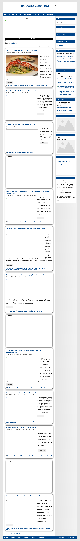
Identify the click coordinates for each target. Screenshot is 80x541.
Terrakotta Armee (35, 119)
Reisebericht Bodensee (28, 311)
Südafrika (30, 52)
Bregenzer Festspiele (20, 221)
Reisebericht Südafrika (38, 85)
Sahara (32, 152)
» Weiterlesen (9, 82)
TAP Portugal (43, 455)
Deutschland (34, 268)
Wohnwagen (39, 311)
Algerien (24, 126)
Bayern (26, 276)
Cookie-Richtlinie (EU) (43, 537)
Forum (34, 14)
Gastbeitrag (14, 85)
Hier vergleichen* (60, 45)
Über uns (20, 537)
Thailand (30, 354)
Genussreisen (26, 455)
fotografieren (26, 387)
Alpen (8, 268)
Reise (36, 421)
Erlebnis (39, 268)
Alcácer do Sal (10, 455)
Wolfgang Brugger (19, 195)
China (23, 92)
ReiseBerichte (7, 14)
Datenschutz (69, 56)
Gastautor (18, 52)
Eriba (51, 310)
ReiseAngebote (41, 14)
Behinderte (14, 310)
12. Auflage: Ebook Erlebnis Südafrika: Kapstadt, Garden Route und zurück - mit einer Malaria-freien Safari (66, 93)
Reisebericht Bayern (17, 269)
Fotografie (21, 387)
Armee (8, 119)
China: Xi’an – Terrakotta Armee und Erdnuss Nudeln (22, 91)
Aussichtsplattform (22, 268)
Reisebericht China (23, 119)
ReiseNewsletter (50, 14)
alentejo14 (13, 421)
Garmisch (44, 268)
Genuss (21, 421)
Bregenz (13, 221)
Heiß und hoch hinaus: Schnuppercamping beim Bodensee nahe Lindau (28, 275)
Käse (12, 528)
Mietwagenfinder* (62, 159)
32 (11, 533)
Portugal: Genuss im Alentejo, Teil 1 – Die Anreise (21, 427)
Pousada (38, 455)
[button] (26, 18)
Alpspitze (12, 268)
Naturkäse (15, 528)
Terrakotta (29, 119)
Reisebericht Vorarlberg (16, 222)
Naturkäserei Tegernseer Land (24, 528)
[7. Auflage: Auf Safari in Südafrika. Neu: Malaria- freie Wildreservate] (66, 80)
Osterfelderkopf (9, 269)
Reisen (11, 422)
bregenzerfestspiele (29, 221)
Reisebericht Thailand (40, 387)
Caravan (47, 310)
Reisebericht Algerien (26, 152)
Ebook (17, 421)
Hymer (14, 311)
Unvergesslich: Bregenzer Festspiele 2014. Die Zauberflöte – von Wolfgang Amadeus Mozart (28, 192)
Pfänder (21, 311)
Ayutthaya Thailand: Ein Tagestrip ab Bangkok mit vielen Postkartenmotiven (23, 351)
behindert (9, 310)
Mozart (35, 221)
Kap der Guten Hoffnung (23, 85)
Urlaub (38, 269)
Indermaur (19, 152)
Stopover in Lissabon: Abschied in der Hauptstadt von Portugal (25, 393)
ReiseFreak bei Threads (62, 58)
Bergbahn (29, 268)
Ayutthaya (9, 387)
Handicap (10, 311)
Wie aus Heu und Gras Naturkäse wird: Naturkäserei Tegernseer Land (27, 496)
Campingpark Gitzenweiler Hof (38, 310)
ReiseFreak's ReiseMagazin (35, 5)
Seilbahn (35, 269)
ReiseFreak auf (63, 61)
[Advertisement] (29, 172)
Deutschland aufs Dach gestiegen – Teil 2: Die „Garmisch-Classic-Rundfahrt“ (25, 229)
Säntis (35, 311)
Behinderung (19, 310)
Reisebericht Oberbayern (27, 269)
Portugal (26, 394)
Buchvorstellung (27, 14)
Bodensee (9, 221)
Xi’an (41, 119)
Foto (17, 387)
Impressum (34, 537)
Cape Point (9, 85)
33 (14, 533)
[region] (29, 30)
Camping (30, 310)
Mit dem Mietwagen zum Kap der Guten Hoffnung (21, 50)
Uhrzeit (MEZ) (61, 164)
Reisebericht (40, 421)
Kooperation (12, 537)
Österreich (27, 195)
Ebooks (20, 14)
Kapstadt (31, 85)
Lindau (17, 311)
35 (19, 533)
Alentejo (9, 421)
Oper (39, 221)
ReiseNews (14, 14)
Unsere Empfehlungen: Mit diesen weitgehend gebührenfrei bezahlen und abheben (65, 109)
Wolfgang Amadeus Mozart (26, 222)
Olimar (29, 421)
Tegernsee (8, 529)
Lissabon (25, 421)
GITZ (7, 311)
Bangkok (14, 387)
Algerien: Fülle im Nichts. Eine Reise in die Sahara (21, 124)
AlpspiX (16, 268)
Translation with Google (11, 9)
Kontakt (6, 537)
